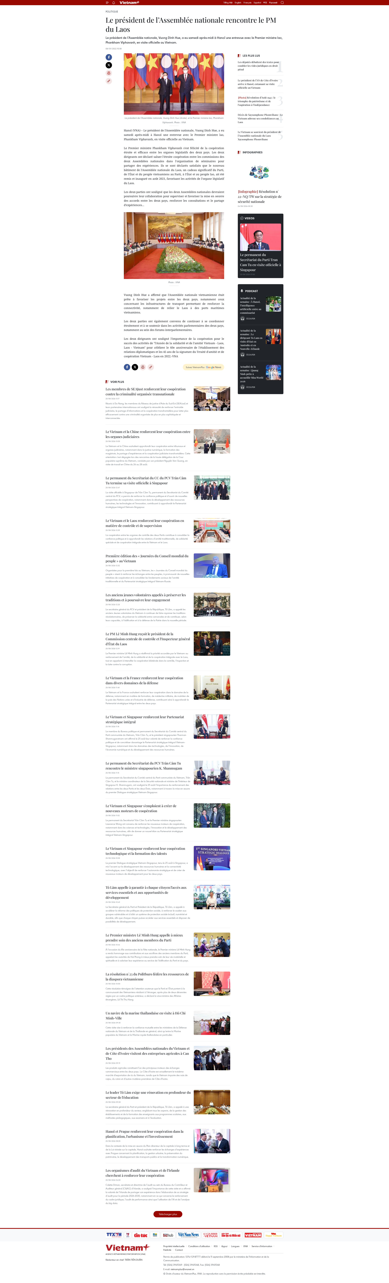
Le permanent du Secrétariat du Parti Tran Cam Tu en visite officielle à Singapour (260, 262)
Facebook (109, 57)
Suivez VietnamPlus (195, 367)
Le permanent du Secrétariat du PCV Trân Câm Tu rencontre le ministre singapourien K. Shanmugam (144, 765)
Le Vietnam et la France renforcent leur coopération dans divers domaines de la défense (144, 680)
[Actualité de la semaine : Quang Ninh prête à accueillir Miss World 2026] (273, 372)
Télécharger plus (168, 1214)
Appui (224, 1246)
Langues (235, 1246)
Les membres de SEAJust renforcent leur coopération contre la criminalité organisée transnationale (146, 391)
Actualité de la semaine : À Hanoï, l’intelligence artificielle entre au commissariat (250, 305)
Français (247, 2)
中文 (265, 3)
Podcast (251, 291)
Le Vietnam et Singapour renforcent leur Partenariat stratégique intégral (145, 719)
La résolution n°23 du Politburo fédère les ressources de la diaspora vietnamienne (147, 976)
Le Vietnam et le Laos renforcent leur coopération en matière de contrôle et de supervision (145, 523)
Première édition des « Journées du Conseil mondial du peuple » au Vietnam (147, 558)
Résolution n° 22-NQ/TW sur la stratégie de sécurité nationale (260, 196)
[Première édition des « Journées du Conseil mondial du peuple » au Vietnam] (212, 565)
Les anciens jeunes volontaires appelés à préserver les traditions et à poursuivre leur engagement (146, 597)
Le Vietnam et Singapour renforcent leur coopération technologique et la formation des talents (145, 851)
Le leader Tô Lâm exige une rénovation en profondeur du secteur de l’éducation (148, 1095)
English (238, 2)
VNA (245, 1246)
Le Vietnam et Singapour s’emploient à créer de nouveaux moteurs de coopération (141, 808)
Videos (250, 218)
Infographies (253, 152)
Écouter (250, 318)
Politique (112, 11)
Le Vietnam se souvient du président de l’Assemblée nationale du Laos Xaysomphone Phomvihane (259, 135)
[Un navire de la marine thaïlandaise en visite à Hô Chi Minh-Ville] (212, 1023)
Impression (109, 73)
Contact (179, 1249)
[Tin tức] (140, 1235)
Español (257, 2)
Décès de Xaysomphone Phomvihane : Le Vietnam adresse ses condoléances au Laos (260, 118)
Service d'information (262, 1246)
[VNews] (127, 1235)
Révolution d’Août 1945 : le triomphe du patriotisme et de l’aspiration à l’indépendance (256, 101)
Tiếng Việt (228, 2)
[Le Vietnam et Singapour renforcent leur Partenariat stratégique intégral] (212, 726)
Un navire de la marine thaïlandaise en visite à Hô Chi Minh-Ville (146, 1015)
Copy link (109, 81)
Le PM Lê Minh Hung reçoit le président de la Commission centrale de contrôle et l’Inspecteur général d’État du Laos (148, 639)
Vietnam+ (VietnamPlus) (129, 2)
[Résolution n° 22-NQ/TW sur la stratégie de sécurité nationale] (260, 172)
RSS (216, 1246)
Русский (273, 3)
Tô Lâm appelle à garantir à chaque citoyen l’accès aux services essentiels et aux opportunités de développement (146, 892)
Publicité (167, 1249)
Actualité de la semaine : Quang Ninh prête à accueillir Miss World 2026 (251, 374)
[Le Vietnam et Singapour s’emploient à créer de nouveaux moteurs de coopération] (212, 815)
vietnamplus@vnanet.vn (182, 1269)
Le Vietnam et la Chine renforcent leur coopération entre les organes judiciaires (148, 434)
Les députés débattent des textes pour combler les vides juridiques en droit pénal (258, 65)
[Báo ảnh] (253, 1235)
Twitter (109, 65)
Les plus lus (251, 55)
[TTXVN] (114, 1235)
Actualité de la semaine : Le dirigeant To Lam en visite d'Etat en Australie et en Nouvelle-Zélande (251, 339)
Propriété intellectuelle (173, 1246)
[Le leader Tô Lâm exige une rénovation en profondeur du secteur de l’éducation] (212, 1102)
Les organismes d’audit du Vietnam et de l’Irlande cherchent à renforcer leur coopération (143, 1173)
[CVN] (210, 1235)
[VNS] (188, 1235)
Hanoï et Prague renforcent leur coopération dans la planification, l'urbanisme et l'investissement (144, 1134)
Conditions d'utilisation (199, 1246)
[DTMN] (231, 1235)
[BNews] (155, 1235)
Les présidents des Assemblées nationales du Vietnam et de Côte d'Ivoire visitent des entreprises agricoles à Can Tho (148, 1053)
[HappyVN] (273, 1235)
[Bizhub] (168, 1235)
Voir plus (117, 382)
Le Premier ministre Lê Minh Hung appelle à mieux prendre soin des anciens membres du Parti (144, 937)
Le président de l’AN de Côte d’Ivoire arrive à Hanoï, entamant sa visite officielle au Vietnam (258, 84)
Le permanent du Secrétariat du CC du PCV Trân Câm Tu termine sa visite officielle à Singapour (146, 480)
